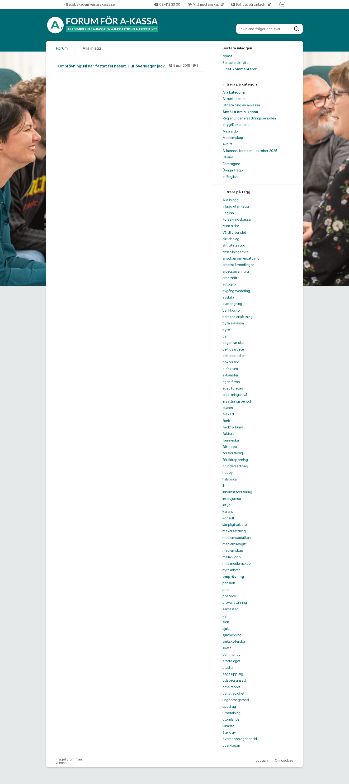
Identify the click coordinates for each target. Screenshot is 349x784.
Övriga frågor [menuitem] (233, 170)
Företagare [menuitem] (231, 164)
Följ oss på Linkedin (251, 4)
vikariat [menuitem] (228, 726)
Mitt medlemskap (206, 4)
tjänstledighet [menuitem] (233, 693)
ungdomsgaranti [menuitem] (235, 700)
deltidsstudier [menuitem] (233, 356)
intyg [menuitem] (226, 505)
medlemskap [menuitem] (232, 550)
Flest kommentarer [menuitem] (239, 69)
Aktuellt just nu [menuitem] (234, 99)
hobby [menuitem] (227, 472)
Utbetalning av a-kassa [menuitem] (241, 105)
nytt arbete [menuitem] (231, 570)
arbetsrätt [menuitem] (230, 278)
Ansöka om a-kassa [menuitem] (240, 112)
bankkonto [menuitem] (231, 310)
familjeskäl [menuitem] (231, 440)
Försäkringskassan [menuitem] (237, 219)
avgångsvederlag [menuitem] (236, 291)
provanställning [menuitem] (234, 602)
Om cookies (284, 760)
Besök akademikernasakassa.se (90, 4)
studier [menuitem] (228, 667)
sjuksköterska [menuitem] (233, 641)
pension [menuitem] (228, 583)
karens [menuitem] (227, 511)
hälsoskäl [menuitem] (229, 479)
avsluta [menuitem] (228, 297)
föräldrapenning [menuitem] (235, 460)
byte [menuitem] (226, 330)
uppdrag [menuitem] (229, 706)
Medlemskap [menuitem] (232, 138)
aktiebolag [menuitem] (230, 239)
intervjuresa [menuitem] (231, 499)
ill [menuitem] (223, 486)
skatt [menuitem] (226, 648)
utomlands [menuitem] (231, 719)
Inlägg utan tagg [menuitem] (235, 206)
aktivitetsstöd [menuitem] (233, 245)
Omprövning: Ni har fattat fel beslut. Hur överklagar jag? (128, 66)
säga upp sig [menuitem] (232, 674)
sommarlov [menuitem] (231, 654)
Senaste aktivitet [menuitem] (236, 63)
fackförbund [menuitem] (232, 427)
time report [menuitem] (231, 687)
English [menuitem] (228, 213)
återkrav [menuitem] (229, 732)
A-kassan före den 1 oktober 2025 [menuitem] (249, 151)
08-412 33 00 (169, 4)
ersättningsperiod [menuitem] (236, 401)
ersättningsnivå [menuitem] (234, 395)
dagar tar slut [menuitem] (233, 343)
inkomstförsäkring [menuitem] (237, 492)
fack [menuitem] (226, 421)
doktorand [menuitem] (230, 362)
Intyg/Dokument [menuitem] (235, 125)
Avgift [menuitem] (227, 144)
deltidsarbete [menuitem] (233, 349)
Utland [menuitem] (227, 157)
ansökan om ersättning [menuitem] (240, 258)
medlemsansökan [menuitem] (236, 538)
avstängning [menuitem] (232, 304)
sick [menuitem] (225, 622)
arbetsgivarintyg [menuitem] (235, 271)
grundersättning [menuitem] (235, 466)
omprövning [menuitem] (233, 577)
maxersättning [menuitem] (234, 531)
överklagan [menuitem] (231, 745)
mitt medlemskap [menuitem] (236, 563)
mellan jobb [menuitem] (231, 557)
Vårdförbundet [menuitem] (234, 232)
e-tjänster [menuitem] (230, 375)
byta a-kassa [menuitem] (233, 323)
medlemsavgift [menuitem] (234, 544)
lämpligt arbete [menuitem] (234, 525)
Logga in (262, 760)
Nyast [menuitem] (227, 56)
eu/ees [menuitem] (227, 408)
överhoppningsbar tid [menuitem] (239, 739)
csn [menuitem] (225, 336)
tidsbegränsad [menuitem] (234, 680)
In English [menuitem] (230, 177)
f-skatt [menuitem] (228, 414)
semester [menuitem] (230, 609)
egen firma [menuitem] (231, 382)
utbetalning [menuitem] (231, 713)
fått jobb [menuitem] (229, 447)
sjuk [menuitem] (225, 629)
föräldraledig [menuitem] (232, 453)
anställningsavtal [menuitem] (235, 252)
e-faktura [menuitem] (230, 369)
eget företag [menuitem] (232, 388)
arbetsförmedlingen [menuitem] (238, 265)
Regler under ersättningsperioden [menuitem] (249, 118)
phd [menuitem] (225, 590)
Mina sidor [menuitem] (230, 131)
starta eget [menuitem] (231, 661)
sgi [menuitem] (224, 615)
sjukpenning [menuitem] (231, 635)
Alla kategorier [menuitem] (233, 92)
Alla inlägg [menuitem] (230, 200)
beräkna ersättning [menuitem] (237, 317)
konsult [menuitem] (228, 518)
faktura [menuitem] (228, 434)
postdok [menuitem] (229, 596)
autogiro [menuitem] (229, 284)
